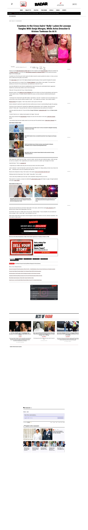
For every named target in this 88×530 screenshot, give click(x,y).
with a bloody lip (49, 207)
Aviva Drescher (44, 70)
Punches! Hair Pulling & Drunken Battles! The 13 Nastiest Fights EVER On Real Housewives (25, 271)
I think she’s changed (49, 120)
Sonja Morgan (23, 116)
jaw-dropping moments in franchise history (35, 72)
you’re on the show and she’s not (42, 171)
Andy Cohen (14, 79)
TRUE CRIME (44, 10)
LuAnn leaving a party (36, 178)
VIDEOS (58, 10)
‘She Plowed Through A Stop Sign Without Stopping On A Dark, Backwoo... (28, 263)
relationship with (42, 110)
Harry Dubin (17, 180)
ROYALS (51, 10)
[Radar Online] (41, 4)
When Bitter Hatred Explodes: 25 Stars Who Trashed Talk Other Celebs (21, 277)
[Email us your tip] (23, 6)
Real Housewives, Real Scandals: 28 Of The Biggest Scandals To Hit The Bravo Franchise (24, 273)
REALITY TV (28, 10)
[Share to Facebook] (34, 67)
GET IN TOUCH (46, 252)
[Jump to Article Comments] (30, 67)
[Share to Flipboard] (41, 67)
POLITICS (36, 10)
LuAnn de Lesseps (14, 260)
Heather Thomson (14, 72)
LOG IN (75, 4)
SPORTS (64, 10)
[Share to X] (37, 67)
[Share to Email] (44, 67)
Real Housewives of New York (23, 70)
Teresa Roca (13, 66)
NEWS (21, 10)
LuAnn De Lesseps (51, 116)
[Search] (12, 4)
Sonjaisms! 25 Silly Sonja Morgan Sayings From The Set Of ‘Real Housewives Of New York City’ (25, 275)
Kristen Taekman (31, 82)
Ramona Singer (12, 101)
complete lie (23, 163)
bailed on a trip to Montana (25, 92)
